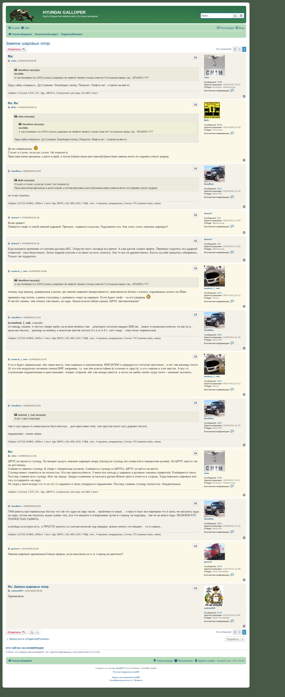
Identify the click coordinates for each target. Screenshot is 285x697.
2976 (219, 566)
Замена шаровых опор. (28, 43)
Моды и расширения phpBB (126, 677)
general (208, 562)
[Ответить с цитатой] (195, 57)
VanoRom (209, 184)
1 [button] (239, 49)
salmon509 (209, 608)
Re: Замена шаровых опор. (28, 586)
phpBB (119, 668)
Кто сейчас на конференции (25, 648)
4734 (219, 613)
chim (206, 77)
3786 (219, 82)
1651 (219, 188)
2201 (219, 293)
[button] (235, 49)
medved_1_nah (212, 288)
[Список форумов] (25, 14)
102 (219, 218)
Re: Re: (13, 103)
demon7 (208, 213)
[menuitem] (25, 27)
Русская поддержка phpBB (126, 672)
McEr (206, 120)
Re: (11, 56)
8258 (219, 125)
